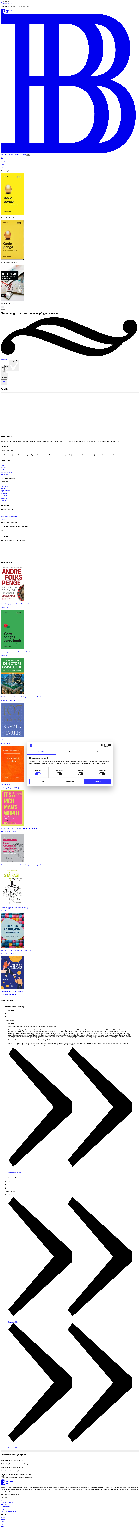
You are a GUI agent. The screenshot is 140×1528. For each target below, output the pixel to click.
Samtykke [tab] (41, 752)
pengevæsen (4, 469)
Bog (3, 367)
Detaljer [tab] (70, 752)
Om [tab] (98, 752)
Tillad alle (97, 781)
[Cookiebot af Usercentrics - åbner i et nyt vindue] (102, 745)
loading (3, 371)
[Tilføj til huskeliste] (4, 382)
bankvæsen (4, 471)
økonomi (3, 467)
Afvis (42, 781)
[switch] (59, 773)
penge (2, 465)
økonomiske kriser (6, 472)
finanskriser (4, 474)
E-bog (6, 366)
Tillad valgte (70, 781)
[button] (70, 1459)
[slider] (70, 238)
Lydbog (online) (14, 361)
